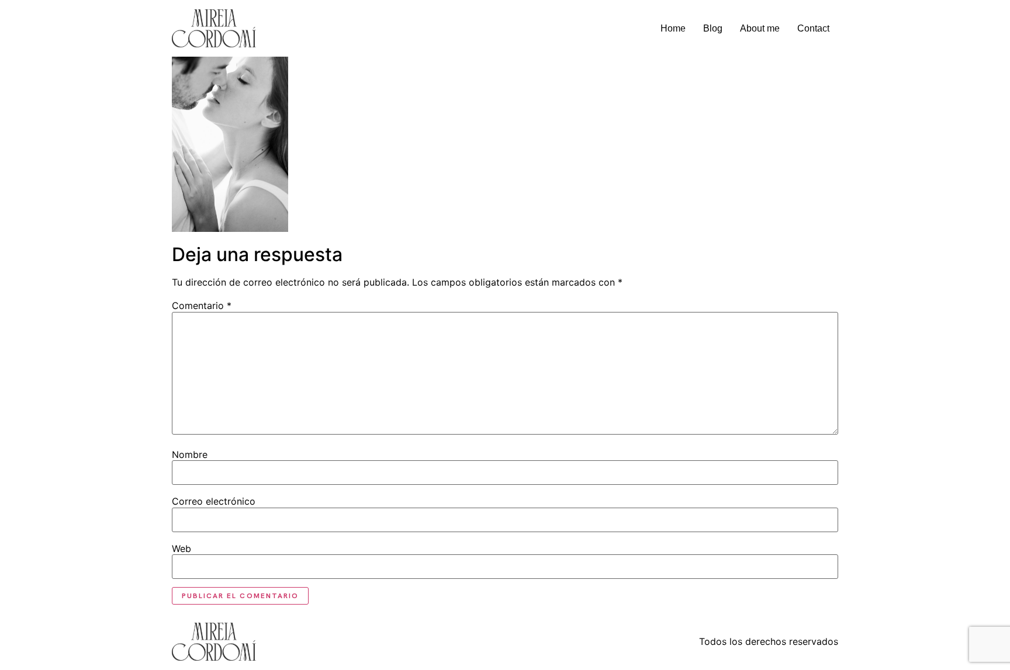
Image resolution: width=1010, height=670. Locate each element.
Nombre (189, 454)
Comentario (201, 305)
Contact (813, 28)
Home (673, 28)
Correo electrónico (213, 501)
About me (760, 28)
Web (181, 548)
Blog (712, 28)
